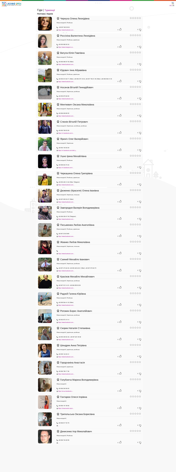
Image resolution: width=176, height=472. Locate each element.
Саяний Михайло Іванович (74, 259)
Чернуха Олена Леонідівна (74, 18)
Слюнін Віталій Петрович (74, 121)
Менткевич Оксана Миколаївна (77, 104)
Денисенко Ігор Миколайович (76, 431)
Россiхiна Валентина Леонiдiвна (77, 35)
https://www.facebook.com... (66, 30)
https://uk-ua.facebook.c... (65, 391)
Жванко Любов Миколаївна (75, 242)
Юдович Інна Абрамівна (73, 70)
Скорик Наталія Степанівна (75, 328)
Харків (50, 13)
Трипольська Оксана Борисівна (77, 414)
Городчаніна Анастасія (72, 362)
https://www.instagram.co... (66, 47)
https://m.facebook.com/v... (66, 133)
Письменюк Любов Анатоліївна (77, 224)
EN (170, 5)
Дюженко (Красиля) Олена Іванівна (79, 190)
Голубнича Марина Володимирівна (79, 379)
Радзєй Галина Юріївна (73, 293)
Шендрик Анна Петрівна (73, 345)
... (58, 425)
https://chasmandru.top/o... (66, 408)
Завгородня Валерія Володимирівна (79, 207)
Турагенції (50, 10)
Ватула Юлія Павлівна (72, 52)
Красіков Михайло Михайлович (77, 276)
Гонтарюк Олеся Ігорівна (73, 396)
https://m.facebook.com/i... (66, 167)
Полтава (41, 13)
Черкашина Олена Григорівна (76, 173)
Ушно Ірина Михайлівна (73, 156)
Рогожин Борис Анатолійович (76, 310)
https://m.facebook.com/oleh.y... (67, 150)
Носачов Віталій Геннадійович (76, 87)
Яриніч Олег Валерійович (74, 138)
